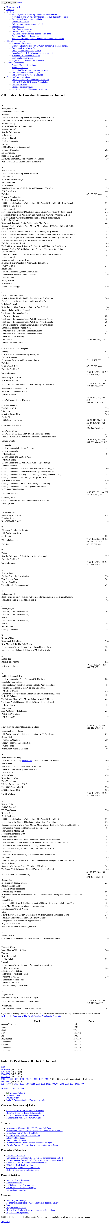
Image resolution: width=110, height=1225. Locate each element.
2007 (72, 1084)
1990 (47, 1079)
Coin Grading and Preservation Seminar (23, 1167)
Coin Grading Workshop (22, 58)
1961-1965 (5, 1072)
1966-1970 (5, 1074)
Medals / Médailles (20, 67)
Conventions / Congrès (16, 1190)
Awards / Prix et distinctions (24, 65)
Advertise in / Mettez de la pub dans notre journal (40, 17)
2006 (67, 1084)
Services (10, 12)
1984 (9, 1079)
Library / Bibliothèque (21, 31)
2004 (57, 1084)
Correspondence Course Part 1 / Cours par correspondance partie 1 (40, 46)
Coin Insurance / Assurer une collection (28, 24)
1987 (28, 1079)
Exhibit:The (27, 760)
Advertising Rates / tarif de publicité (27, 19)
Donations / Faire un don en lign (25, 36)
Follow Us (21, 1093)
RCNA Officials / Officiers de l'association (30, 82)
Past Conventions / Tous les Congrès (27, 75)
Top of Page (6, 1221)
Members (10, 9)
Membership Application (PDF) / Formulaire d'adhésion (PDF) (33, 1203)
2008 (77, 1084)
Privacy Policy (12, 1098)
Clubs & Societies (19, 84)
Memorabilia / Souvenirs (16, 1140)
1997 (22, 1084)
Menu (19, 2)
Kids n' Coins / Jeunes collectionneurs (28, 60)
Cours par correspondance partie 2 (26, 50)
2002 (48, 1084)
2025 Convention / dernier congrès (21, 1187)
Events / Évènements (15, 63)
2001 (43, 1084)
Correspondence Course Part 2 (25, 48)
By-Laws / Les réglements (17, 1212)
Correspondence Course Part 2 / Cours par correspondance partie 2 (34, 1160)
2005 (62, 1084)
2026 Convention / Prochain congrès (21, 1185)
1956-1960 (5, 1069)
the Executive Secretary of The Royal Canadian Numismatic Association (32, 1016)
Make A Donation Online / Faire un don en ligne (26, 1100)
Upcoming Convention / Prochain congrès (29, 70)
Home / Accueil (13, 7)
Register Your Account (16, 1207)
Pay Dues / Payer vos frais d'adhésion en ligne (31, 34)
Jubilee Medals (18, 26)
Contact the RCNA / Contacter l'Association (30, 79)
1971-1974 (5, 1076)
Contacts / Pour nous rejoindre (19, 77)
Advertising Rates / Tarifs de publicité (22, 1133)
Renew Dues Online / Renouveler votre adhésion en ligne (30, 1210)
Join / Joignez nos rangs (22, 29)
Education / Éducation (15, 41)
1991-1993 (5, 1081)
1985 (16, 1079)
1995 (9, 1084)
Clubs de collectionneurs (22, 87)
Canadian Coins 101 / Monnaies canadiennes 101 (33, 53)
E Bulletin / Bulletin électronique (26, 55)
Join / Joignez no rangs (16, 1200)
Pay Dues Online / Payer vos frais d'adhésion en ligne (29, 1143)
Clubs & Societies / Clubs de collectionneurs (25, 1115)
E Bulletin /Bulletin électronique (20, 1165)
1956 (3, 1067)
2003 (52, 1084)
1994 (3, 1084)
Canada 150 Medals (20, 22)
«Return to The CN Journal (12, 1088)
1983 (3, 1079)
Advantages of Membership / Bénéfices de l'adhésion (34, 14)
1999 (33, 1084)
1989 (41, 1079)
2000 (38, 1084)
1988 (35, 1079)
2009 (81, 1084)
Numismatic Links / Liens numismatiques (29, 89)
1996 (16, 1084)
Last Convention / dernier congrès (26, 72)
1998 (28, 1084)
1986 (22, 1079)
